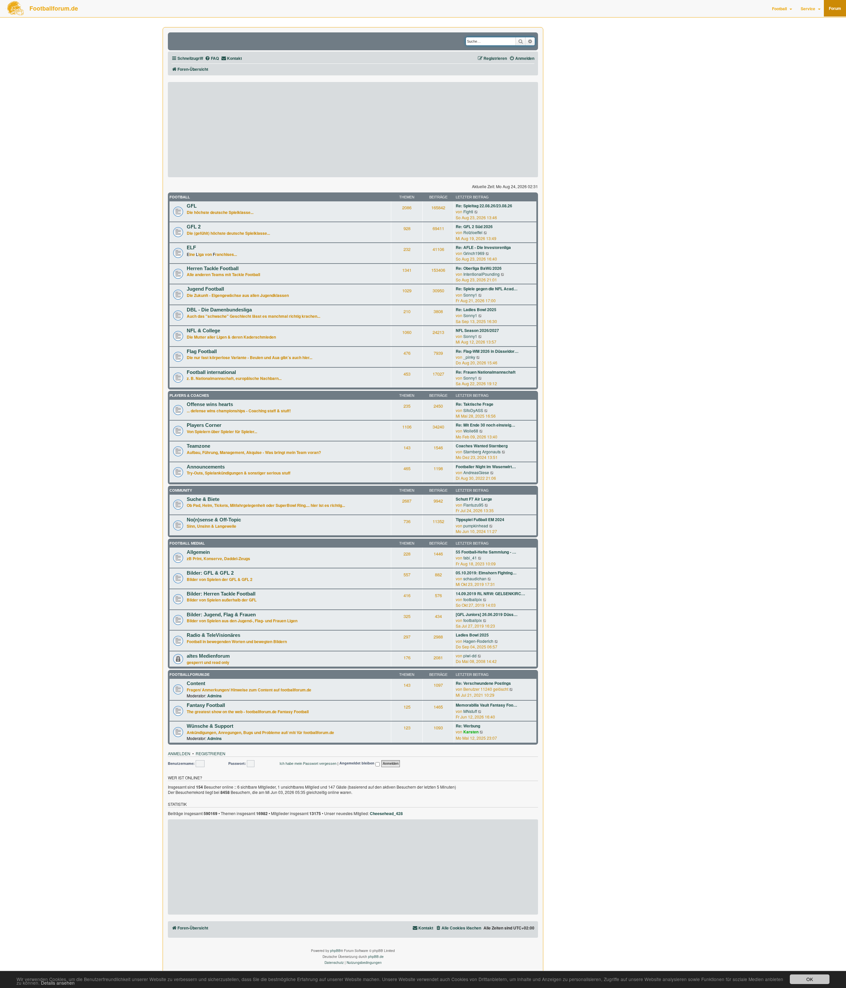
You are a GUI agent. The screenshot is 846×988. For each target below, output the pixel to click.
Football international (211, 372)
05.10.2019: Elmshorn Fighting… (486, 573)
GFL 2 (194, 226)
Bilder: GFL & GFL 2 (210, 573)
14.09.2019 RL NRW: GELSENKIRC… (490, 594)
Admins (214, 696)
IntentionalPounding (481, 274)
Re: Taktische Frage (474, 404)
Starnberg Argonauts (482, 451)
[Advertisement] (353, 129)
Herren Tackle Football (213, 268)
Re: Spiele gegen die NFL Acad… (487, 289)
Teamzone (198, 446)
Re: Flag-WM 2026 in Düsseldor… (487, 351)
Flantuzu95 (473, 505)
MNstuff (470, 711)
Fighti (468, 211)
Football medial (187, 543)
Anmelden (179, 753)
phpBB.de (376, 956)
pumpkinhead (475, 525)
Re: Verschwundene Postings (483, 683)
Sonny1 (470, 295)
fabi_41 (470, 557)
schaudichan (474, 578)
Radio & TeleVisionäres (213, 635)
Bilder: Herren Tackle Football (221, 594)
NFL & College (203, 330)
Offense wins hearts (210, 404)
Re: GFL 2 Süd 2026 (474, 226)
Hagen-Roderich (478, 641)
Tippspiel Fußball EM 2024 (480, 519)
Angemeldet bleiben (357, 763)
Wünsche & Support (210, 726)
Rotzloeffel (472, 232)
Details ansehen (58, 983)
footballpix (472, 599)
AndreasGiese (476, 472)
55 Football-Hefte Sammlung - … (486, 552)
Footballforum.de (53, 8)
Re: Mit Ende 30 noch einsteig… (485, 425)
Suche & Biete (203, 499)
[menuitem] (212, 58)
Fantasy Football (206, 705)
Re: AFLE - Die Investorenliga (483, 247)
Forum (835, 8)
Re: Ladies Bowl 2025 (476, 309)
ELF (191, 247)
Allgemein (198, 552)
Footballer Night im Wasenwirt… (486, 467)
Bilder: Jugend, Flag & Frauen (221, 614)
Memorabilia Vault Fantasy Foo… (486, 705)
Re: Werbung (468, 726)
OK (809, 979)
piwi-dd (470, 655)
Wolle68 (470, 430)
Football (779, 9)
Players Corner (204, 425)
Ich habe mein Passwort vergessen (308, 763)
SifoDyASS (473, 410)
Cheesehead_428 (386, 813)
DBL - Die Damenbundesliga (219, 309)
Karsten (471, 732)
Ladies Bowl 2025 (472, 635)
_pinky (469, 357)
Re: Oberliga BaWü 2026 (479, 268)
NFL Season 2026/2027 (477, 330)
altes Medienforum (208, 656)
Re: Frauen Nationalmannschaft (486, 372)
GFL (192, 206)
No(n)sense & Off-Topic (214, 519)
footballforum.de (190, 675)
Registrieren (210, 753)
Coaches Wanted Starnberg (482, 446)
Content (196, 683)
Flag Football (202, 351)
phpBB (335, 950)
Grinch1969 (473, 253)
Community (181, 490)
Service (808, 9)
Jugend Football (205, 289)
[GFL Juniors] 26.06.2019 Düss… (487, 614)
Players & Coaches (189, 395)
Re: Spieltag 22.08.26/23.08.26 (484, 206)
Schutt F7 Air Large (474, 499)
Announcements (206, 467)
